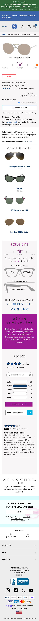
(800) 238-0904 (11, 537)
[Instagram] (7, 592)
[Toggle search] (29, 26)
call (15, 122)
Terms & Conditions (17, 519)
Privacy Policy (27, 517)
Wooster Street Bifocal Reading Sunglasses (22, 34)
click (31, 489)
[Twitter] (23, 592)
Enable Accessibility (19, 2)
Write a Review (28, 88)
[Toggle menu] (4, 26)
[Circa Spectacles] (29, 95)
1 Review (18, 88)
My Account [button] (7, 546)
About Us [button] (6, 559)
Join (19, 512)
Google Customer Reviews (29, 103)
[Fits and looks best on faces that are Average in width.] (19, 68)
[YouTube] (31, 592)
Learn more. (28, 141)
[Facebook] (15, 592)
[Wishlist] (22, 26)
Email (28, 537)
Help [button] (4, 552)
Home (4, 34)
